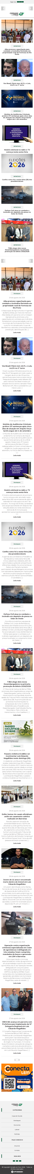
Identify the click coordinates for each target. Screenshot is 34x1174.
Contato (17, 1142)
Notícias (17, 1126)
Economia (17, 1117)
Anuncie (17, 1138)
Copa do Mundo (17, 1108)
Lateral (17, 1122)
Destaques (17, 1113)
